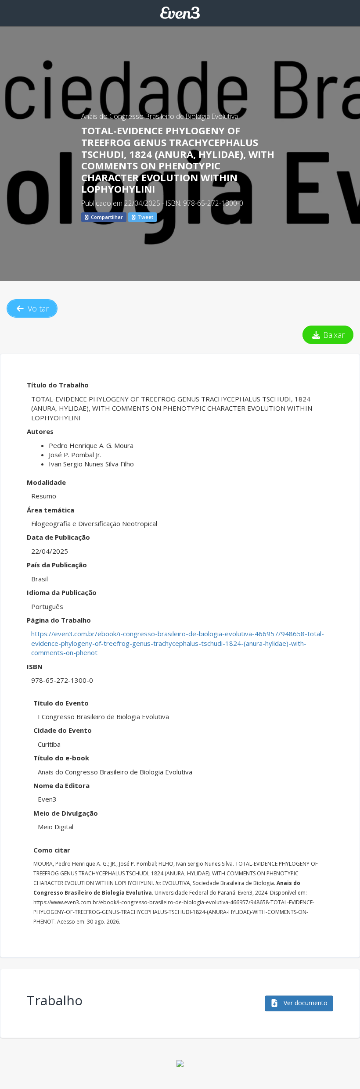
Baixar (333, 335)
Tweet (145, 217)
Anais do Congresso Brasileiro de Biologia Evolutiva (159, 116)
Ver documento (305, 1003)
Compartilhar (106, 217)
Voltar (37, 308)
